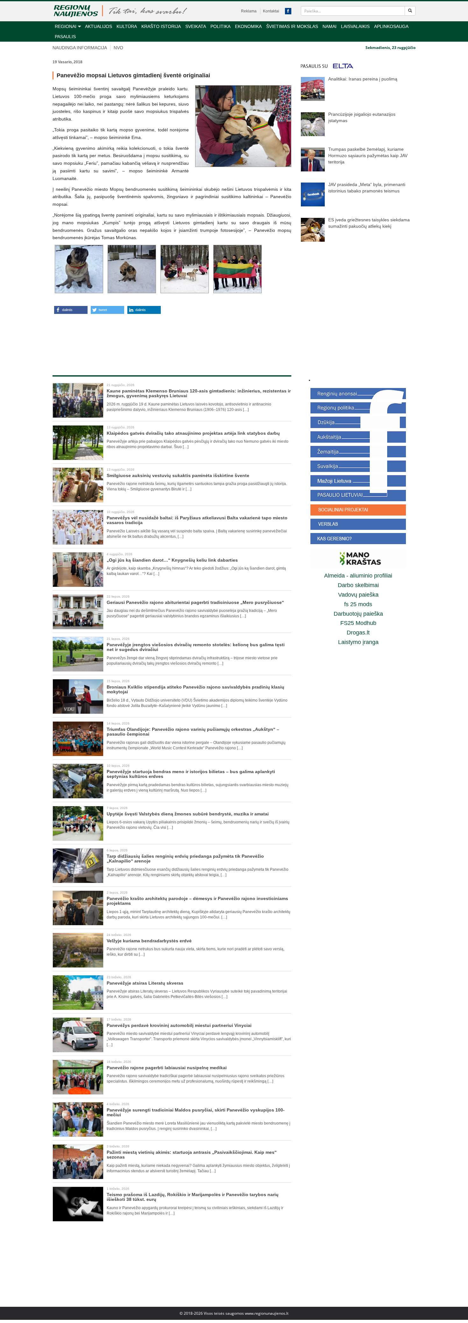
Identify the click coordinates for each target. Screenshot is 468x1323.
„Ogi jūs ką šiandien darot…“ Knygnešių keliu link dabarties (172, 560)
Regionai (65, 26)
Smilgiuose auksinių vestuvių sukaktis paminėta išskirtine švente (178, 475)
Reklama (249, 11)
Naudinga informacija (80, 47)
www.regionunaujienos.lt (266, 1313)
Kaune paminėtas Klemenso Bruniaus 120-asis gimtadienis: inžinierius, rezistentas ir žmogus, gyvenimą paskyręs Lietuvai (199, 393)
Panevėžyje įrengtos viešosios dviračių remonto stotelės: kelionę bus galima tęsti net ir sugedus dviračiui (196, 647)
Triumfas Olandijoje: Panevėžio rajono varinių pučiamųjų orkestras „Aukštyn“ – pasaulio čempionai (193, 732)
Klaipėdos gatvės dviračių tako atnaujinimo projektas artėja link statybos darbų (193, 433)
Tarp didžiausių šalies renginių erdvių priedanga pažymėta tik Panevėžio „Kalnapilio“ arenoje (185, 858)
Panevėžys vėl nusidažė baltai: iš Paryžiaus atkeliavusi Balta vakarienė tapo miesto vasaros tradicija (197, 520)
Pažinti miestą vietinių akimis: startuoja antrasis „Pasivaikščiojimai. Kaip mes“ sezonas (192, 1155)
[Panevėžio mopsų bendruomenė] (237, 269)
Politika (220, 26)
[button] (71, 310)
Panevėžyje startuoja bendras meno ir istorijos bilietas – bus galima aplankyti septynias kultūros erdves (191, 774)
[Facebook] (288, 11)
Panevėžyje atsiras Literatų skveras (145, 983)
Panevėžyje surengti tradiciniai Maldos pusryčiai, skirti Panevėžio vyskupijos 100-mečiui (196, 1112)
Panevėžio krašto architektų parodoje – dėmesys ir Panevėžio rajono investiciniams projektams (197, 901)
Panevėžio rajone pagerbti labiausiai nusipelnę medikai (167, 1067)
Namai (330, 26)
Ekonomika (248, 26)
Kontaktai (271, 11)
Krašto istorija (161, 26)
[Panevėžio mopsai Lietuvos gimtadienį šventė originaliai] (243, 126)
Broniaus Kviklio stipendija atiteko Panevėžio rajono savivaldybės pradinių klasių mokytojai (195, 689)
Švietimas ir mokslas (292, 26)
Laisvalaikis (355, 26)
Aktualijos (98, 26)
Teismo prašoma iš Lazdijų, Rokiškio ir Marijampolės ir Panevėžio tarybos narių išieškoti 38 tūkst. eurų (193, 1197)
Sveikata (195, 26)
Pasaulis (65, 36)
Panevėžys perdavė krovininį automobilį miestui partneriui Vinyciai (179, 1025)
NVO (118, 47)
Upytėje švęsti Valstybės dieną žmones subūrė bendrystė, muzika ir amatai (188, 813)
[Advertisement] (172, 338)
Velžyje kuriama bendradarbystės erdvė (150, 940)
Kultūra (127, 26)
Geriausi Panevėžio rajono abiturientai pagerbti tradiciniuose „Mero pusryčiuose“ (195, 602)
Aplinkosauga (391, 26)
